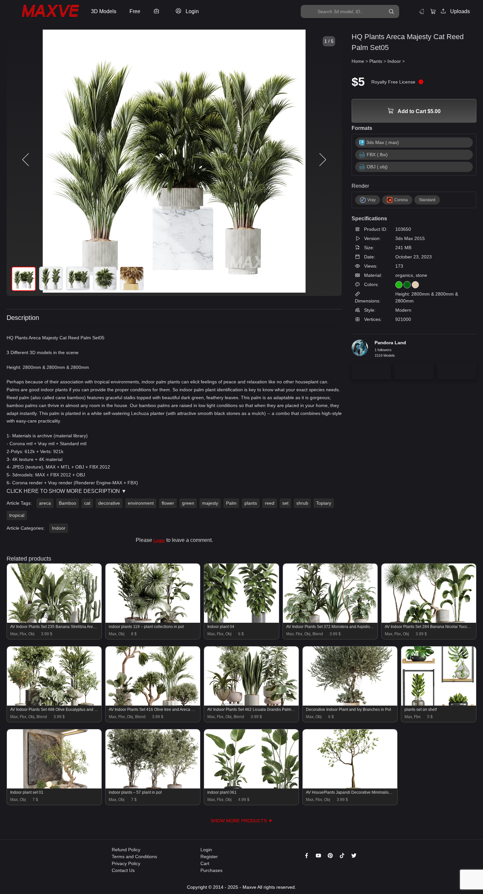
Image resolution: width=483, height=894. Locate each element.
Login (159, 540)
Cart (204, 863)
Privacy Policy (126, 863)
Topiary (323, 503)
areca (45, 503)
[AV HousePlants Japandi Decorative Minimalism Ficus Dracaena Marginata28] (350, 786)
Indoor (58, 528)
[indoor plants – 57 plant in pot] (152, 786)
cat (87, 503)
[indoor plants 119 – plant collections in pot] (152, 621)
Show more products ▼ (242, 820)
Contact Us (123, 870)
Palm (231, 503)
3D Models (103, 11)
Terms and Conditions (134, 856)
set (285, 503)
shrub (302, 503)
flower (168, 503)
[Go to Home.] (44, 11)
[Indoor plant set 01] (54, 786)
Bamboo (67, 503)
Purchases (211, 870)
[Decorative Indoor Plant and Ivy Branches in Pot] (350, 704)
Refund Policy (126, 849)
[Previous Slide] (26, 160)
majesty (210, 503)
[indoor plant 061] (251, 786)
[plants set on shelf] (438, 704)
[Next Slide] (322, 160)
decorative (109, 503)
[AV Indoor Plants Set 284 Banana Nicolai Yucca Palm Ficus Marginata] (428, 621)
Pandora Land (390, 342)
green (188, 503)
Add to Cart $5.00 (419, 111)
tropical (16, 515)
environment (141, 503)
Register (209, 856)
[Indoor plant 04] (241, 621)
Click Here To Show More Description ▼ (66, 491)
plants (250, 503)
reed (269, 503)
